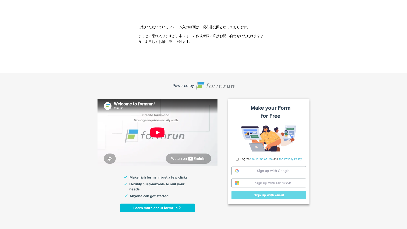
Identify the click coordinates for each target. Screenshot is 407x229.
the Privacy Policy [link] (290, 159)
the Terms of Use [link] (261, 159)
